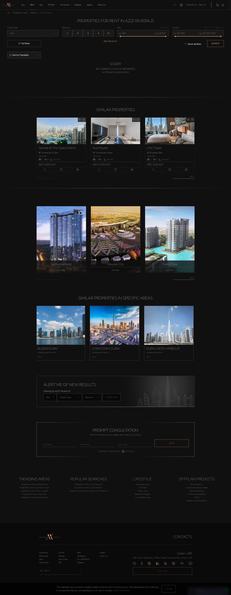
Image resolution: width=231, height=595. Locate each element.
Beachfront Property (142, 494)
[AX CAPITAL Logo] (49, 537)
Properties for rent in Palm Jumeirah (34, 491)
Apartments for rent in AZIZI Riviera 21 (88, 488)
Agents (89, 5)
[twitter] (149, 563)
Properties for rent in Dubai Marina (34, 484)
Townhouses (44, 563)
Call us (202, 5)
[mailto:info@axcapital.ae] (134, 563)
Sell (40, 5)
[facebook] (142, 563)
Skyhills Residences (196, 491)
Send (171, 443)
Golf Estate (143, 488)
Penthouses (43, 556)
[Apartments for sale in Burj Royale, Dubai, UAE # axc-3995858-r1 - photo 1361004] (115, 131)
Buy (23, 5)
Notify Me (111, 397)
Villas (41, 559)
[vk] (182, 563)
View (40, 357)
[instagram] (173, 563)
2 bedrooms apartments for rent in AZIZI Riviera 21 (88, 491)
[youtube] (190, 563)
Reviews (80, 563)
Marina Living (143, 491)
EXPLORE (61, 270)
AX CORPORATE (83, 559)
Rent (32, 5)
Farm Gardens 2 (197, 484)
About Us (102, 5)
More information (121, 590)
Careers (102, 553)
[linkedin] (157, 563)
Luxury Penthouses (142, 497)
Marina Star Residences (197, 494)
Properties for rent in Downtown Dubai (34, 488)
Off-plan (51, 5)
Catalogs (77, 5)
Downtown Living (142, 484)
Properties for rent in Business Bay (34, 497)
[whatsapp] (181, 5)
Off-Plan (61, 553)
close (168, 589)
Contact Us (103, 556)
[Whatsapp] (165, 563)
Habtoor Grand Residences (197, 501)
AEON (196, 497)
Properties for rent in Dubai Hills (34, 494)
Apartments (43, 553)
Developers (81, 556)
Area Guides (63, 559)
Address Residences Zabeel (196, 488)
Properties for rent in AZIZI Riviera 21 (88, 484)
